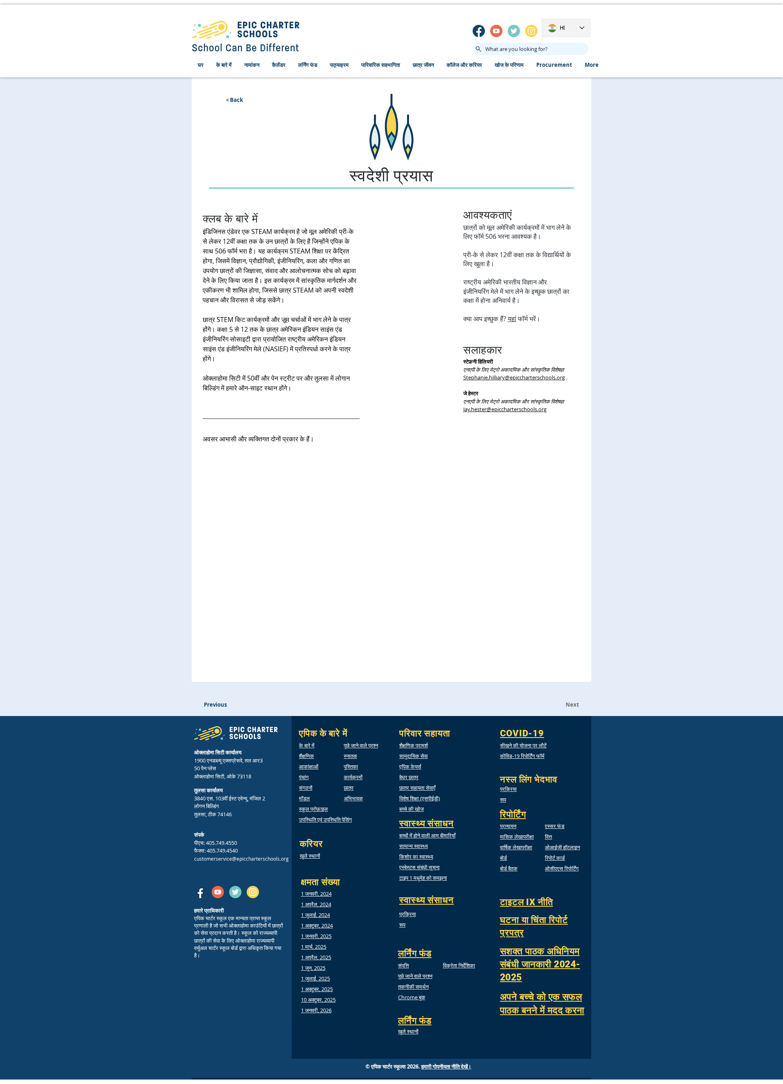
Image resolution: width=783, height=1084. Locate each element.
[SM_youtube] (496, 31)
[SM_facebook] (479, 31)
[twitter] (514, 31)
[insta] (531, 31)
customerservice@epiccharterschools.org (241, 858)
